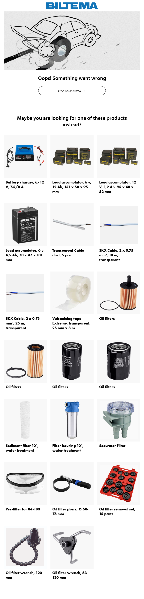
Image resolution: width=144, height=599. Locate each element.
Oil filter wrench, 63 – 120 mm (71, 575)
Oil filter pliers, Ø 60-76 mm (70, 511)
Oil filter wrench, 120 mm (24, 575)
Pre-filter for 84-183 (23, 509)
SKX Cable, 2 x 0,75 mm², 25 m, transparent (23, 323)
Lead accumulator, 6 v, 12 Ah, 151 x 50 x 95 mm (71, 187)
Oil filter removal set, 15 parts (117, 511)
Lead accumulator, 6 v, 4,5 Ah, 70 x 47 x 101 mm (25, 255)
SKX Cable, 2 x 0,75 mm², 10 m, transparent (116, 255)
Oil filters (107, 318)
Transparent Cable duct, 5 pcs (68, 252)
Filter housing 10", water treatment (67, 448)
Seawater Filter (112, 445)
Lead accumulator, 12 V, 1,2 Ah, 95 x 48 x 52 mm (117, 187)
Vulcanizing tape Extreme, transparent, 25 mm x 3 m (71, 323)
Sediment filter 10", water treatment (22, 448)
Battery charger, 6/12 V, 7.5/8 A (25, 184)
